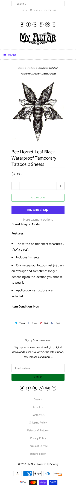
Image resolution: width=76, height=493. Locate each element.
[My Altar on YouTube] (35, 24)
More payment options (38, 219)
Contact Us (38, 415)
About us (38, 407)
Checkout (50, 10)
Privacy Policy (38, 438)
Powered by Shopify (48, 464)
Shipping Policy (38, 422)
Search (38, 399)
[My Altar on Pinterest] (41, 24)
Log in (23, 10)
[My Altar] (38, 38)
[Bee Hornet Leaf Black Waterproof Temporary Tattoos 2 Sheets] (38, 112)
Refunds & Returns (38, 430)
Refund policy (38, 454)
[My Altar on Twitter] (22, 24)
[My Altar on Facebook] (28, 24)
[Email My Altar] (54, 24)
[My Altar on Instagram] (47, 24)
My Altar (31, 464)
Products (31, 68)
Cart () (37, 10)
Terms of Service (38, 446)
